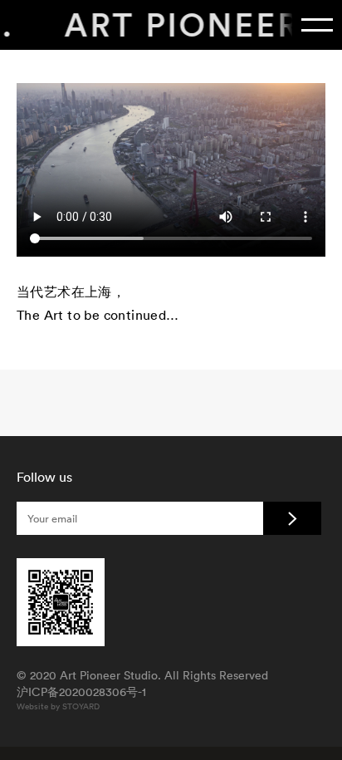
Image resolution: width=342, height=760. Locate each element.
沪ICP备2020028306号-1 (81, 691)
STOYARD (81, 706)
